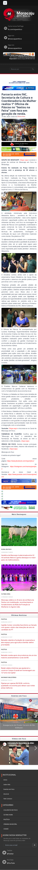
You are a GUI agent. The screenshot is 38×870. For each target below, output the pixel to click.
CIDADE (6, 829)
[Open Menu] (5, 3)
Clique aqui (24, 160)
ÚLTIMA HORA (8, 815)
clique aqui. (25, 441)
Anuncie (6, 794)
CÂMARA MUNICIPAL (10, 824)
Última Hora (21, 116)
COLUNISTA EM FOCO (11, 810)
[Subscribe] (34, 845)
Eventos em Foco (9, 789)
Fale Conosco (8, 799)
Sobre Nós (7, 784)
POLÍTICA (7, 819)
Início (5, 780)
